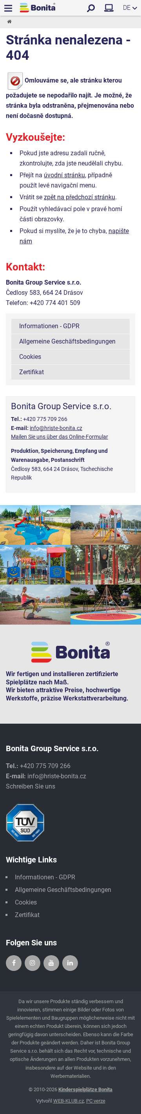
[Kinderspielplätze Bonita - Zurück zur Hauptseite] (37, 7)
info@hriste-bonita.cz (56, 428)
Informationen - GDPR (49, 326)
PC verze (95, 1101)
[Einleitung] (9, 22)
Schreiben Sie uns (30, 786)
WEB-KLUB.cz (68, 1101)
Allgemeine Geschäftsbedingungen (67, 341)
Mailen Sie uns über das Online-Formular (59, 437)
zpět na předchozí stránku (79, 197)
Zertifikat (31, 372)
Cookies (30, 356)
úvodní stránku (64, 175)
